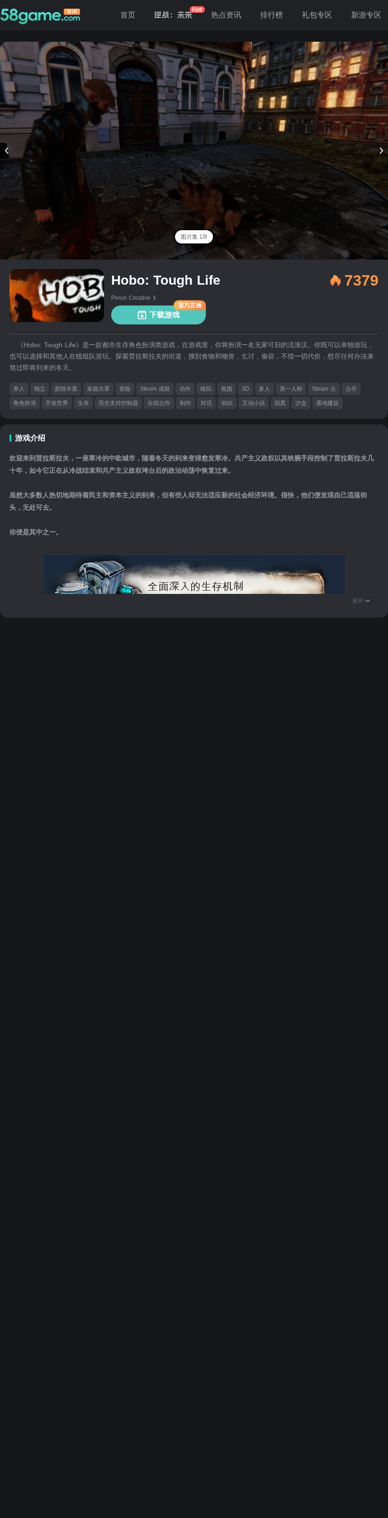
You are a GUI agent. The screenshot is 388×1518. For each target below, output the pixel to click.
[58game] (40, 15)
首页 (127, 15)
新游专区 (366, 15)
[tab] (194, 236)
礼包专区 (317, 15)
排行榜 (271, 15)
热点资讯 (226, 15)
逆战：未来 (173, 14)
